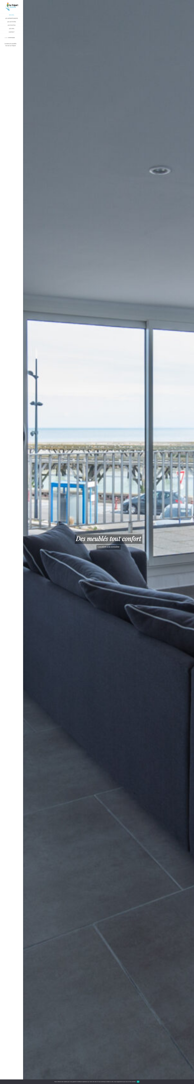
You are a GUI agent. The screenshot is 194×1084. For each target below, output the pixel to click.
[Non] (192, 1081)
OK (138, 1081)
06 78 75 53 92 (11, 37)
